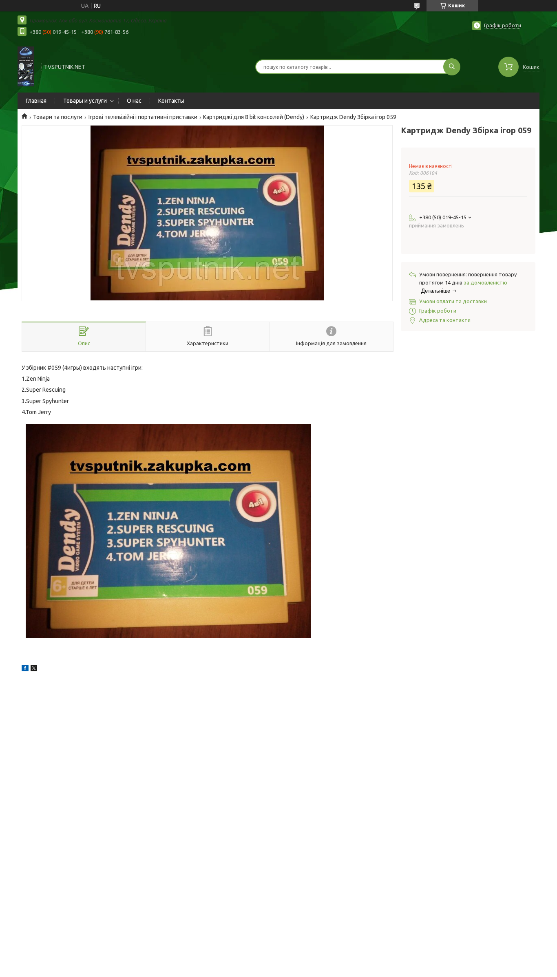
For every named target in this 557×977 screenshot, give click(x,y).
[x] (34, 669)
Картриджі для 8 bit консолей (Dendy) (253, 117)
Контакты (171, 101)
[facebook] (25, 669)
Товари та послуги (57, 117)
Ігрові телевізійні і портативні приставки (142, 117)
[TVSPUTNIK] (26, 66)
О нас (134, 101)
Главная (36, 101)
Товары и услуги (85, 101)
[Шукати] (451, 66)
